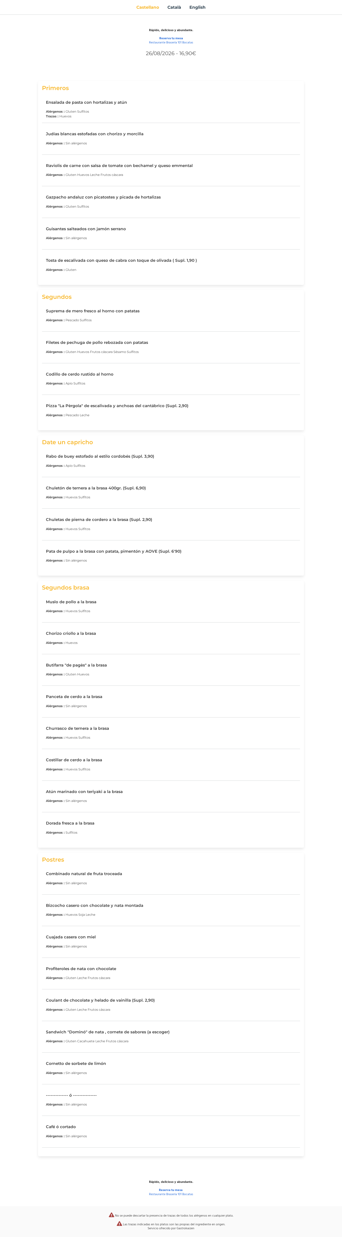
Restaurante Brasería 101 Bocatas (171, 42)
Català (174, 7)
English (197, 7)
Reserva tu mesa (171, 38)
